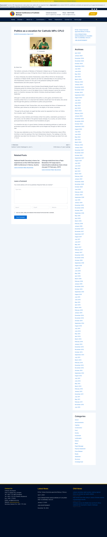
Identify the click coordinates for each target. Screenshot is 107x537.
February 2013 (79, 362)
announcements (79, 422)
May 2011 (77, 399)
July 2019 (77, 200)
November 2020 (79, 184)
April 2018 (78, 218)
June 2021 (78, 166)
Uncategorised (79, 462)
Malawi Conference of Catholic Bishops (65, 1)
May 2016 (77, 273)
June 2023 (78, 103)
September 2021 (79, 158)
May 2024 (78, 74)
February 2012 (79, 389)
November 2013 (79, 349)
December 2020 (79, 181)
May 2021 (77, 168)
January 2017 (78, 252)
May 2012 (77, 383)
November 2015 (79, 286)
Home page (77, 19)
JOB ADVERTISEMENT (81, 40)
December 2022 (79, 118)
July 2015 (77, 297)
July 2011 (77, 396)
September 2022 (79, 126)
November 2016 (79, 257)
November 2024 (79, 61)
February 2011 (79, 402)
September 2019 (79, 197)
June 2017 (78, 242)
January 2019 (78, 202)
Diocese (19, 19)
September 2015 (79, 291)
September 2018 (79, 213)
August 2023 (78, 97)
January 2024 (79, 84)
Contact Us (68, 19)
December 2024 (79, 58)
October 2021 (78, 155)
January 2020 (79, 194)
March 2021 (78, 173)
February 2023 (79, 113)
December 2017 (79, 229)
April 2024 (78, 76)
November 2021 (79, 152)
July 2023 (77, 100)
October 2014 (78, 320)
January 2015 (78, 312)
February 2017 (79, 250)
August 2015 (78, 294)
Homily (77, 433)
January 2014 (78, 344)
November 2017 (79, 231)
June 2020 (78, 189)
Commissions (40, 19)
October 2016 (78, 260)
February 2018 (79, 223)
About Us (29, 19)
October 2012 (78, 370)
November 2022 (79, 121)
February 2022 (79, 145)
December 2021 (79, 150)
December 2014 (79, 315)
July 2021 (77, 163)
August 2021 (78, 160)
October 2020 (79, 187)
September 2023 (79, 95)
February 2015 (79, 310)
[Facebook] (92, 9)
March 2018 (78, 221)
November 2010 (79, 404)
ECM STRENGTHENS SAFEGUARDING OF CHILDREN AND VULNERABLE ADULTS (83, 35)
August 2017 (78, 236)
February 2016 (79, 281)
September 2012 (79, 373)
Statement (78, 456)
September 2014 (79, 323)
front (76, 430)
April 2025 (78, 53)
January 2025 (79, 55)
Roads (76, 454)
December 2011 (79, 394)
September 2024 (79, 66)
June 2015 (78, 299)
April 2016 (78, 276)
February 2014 (79, 341)
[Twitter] (94, 9)
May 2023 (78, 105)
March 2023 (78, 110)
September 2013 (79, 354)
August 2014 (78, 326)
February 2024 (79, 82)
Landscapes (78, 438)
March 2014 (78, 339)
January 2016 (78, 284)
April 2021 (78, 171)
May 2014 (77, 333)
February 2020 (79, 192)
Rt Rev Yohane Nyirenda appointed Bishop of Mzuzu (52, 492)
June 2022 (78, 134)
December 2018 (79, 205)
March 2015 (78, 307)
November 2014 (79, 318)
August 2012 (78, 375)
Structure (77, 459)
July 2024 (77, 69)
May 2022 (78, 137)
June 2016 (78, 270)
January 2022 (79, 147)
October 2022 (79, 124)
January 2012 (78, 391)
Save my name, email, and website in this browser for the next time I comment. (35, 212)
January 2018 (78, 226)
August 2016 (78, 265)
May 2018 (77, 215)
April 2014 (78, 336)
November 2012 (79, 368)
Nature (77, 441)
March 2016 (78, 278)
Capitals (77, 425)
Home (13, 19)
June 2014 (78, 331)
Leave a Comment (18, 167)
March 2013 (78, 360)
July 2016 (77, 268)
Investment (78, 435)
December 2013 (79, 347)
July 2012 (77, 378)
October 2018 (78, 210)
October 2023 (79, 92)
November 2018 (79, 208)
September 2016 (79, 263)
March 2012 (78, 386)
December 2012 (79, 365)
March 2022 (78, 142)
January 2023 (79, 116)
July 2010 (77, 407)
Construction (78, 427)
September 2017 (79, 234)
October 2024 (79, 63)
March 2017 (78, 247)
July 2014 (77, 328)
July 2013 (77, 357)
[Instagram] (96, 9)
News (50, 19)
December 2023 (79, 87)
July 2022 (77, 131)
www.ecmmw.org (14, 502)
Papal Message (79, 446)
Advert (77, 420)
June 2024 (78, 71)
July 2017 (77, 239)
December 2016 (79, 255)
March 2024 (78, 79)
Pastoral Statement (80, 448)
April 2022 (78, 139)
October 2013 (78, 352)
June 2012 (78, 381)
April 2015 (78, 305)
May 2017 (77, 244)
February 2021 (79, 176)
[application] (23, 19)
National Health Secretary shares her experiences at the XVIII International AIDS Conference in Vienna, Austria (27, 163)
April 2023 (78, 108)
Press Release (78, 451)
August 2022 (78, 129)
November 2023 (79, 89)
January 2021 (78, 179)
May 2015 (77, 302)
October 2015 (78, 289)
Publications (58, 19)
